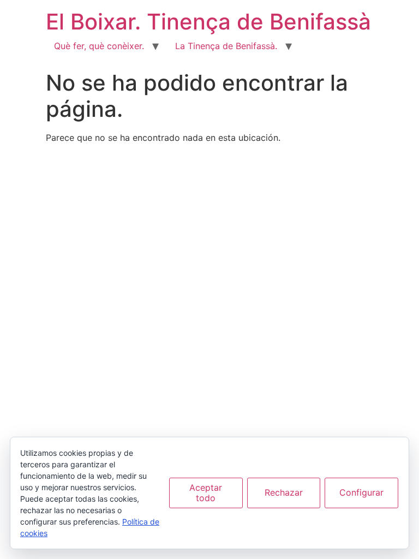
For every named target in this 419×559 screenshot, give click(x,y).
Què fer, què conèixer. (99, 45)
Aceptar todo (205, 492)
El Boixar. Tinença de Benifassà (208, 21)
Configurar (361, 492)
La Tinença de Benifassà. (226, 45)
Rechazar (284, 492)
